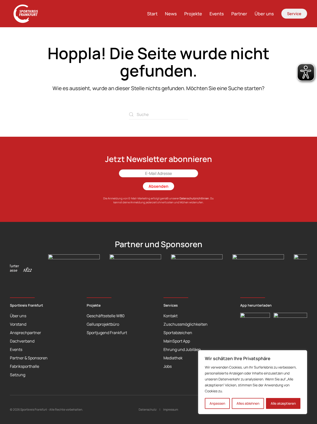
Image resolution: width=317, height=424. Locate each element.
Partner (239, 14)
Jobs (167, 366)
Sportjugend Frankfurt (107, 332)
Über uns (264, 14)
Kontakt (170, 315)
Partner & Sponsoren (29, 358)
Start (152, 14)
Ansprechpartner (25, 332)
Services (170, 305)
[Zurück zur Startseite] (28, 13)
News (171, 14)
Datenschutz (148, 409)
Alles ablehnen (248, 403)
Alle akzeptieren (283, 403)
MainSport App (176, 341)
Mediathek (173, 358)
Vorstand (18, 324)
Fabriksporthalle (24, 366)
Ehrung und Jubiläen (182, 349)
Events (217, 14)
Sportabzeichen (177, 332)
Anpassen (217, 403)
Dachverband (22, 341)
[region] (252, 382)
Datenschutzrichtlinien (194, 198)
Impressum (170, 409)
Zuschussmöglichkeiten (185, 324)
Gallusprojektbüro (103, 324)
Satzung (17, 374)
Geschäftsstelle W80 (106, 315)
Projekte (193, 14)
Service (294, 13)
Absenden (158, 186)
